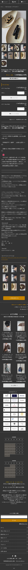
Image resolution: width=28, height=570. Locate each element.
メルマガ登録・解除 (11, 558)
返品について (12, 119)
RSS (16, 558)
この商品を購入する (14, 298)
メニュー (5, 1)
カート (24, 1)
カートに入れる (15, 113)
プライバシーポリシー (20, 561)
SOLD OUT (15, 97)
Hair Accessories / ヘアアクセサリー (12, 6)
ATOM (20, 558)
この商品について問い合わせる (20, 306)
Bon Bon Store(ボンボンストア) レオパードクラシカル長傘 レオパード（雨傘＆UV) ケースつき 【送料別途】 (21, 335)
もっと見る (13, 385)
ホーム (2, 6)
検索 (15, 1)
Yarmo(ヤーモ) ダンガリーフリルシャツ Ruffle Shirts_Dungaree (7, 356)
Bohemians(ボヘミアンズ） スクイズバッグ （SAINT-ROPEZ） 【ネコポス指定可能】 (21, 377)
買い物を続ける (23, 309)
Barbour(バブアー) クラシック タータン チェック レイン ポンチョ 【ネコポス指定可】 (7, 377)
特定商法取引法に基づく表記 (9, 561)
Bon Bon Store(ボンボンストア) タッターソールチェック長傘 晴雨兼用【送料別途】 (21, 356)
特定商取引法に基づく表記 (21, 119)
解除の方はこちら (23, 523)
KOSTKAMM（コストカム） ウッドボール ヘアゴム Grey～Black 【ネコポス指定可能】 (7, 334)
